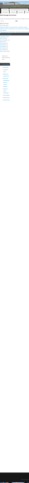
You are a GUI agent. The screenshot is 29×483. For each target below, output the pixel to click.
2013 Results (3, 43)
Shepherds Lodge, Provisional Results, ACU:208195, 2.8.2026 (13, 27)
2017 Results (3, 49)
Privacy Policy (6, 100)
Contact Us (13, 12)
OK (16, 21)
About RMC (5, 67)
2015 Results (3, 48)
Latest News (5, 9)
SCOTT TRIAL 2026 (4, 25)
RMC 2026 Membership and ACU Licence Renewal (6, 82)
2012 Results (3, 46)
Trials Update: (3, 30)
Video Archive (6, 97)
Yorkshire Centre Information (6, 91)
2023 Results (3, 44)
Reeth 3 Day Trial (4, 51)
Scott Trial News (3, 40)
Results (1, 41)
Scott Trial (2, 38)
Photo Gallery (6, 95)
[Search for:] (7, 21)
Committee (20, 12)
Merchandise (5, 12)
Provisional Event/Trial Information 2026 (19, 9)
